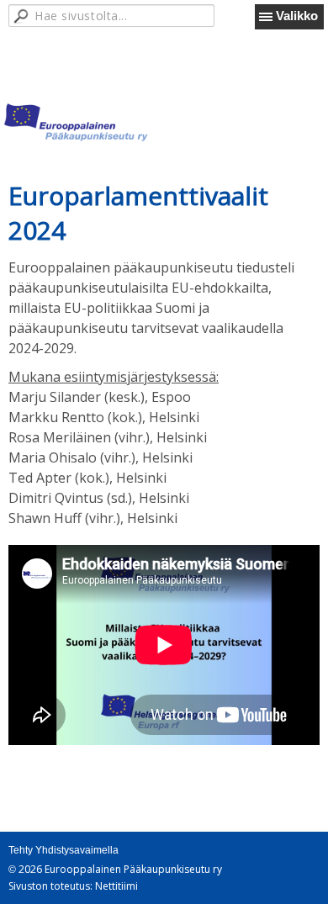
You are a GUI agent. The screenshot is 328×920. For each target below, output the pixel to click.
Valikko (297, 15)
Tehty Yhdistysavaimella (63, 850)
